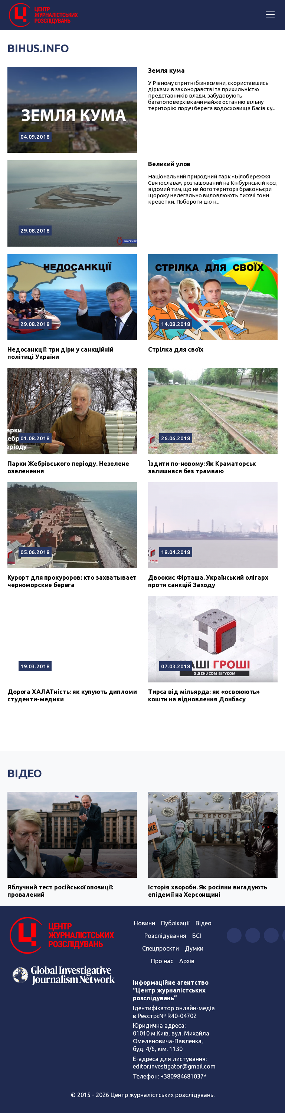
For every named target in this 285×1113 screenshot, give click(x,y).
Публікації (175, 923)
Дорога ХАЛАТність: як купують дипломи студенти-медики (72, 695)
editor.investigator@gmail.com (174, 1066)
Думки (194, 948)
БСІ (196, 935)
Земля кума (166, 70)
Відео (24, 773)
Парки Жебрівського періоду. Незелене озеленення (68, 467)
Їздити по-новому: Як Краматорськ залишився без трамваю (202, 467)
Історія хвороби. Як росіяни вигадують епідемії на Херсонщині (207, 890)
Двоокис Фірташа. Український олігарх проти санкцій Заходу (208, 581)
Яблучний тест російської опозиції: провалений (60, 890)
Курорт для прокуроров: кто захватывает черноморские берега (72, 581)
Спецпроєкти (160, 948)
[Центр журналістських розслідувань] (42, 15)
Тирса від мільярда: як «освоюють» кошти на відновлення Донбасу (204, 695)
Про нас (162, 961)
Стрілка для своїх (175, 349)
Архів (186, 961)
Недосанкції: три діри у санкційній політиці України (60, 353)
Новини (144, 923)
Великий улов (169, 163)
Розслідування (165, 935)
